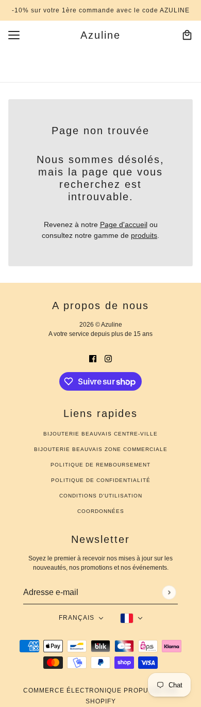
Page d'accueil (123, 224)
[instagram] (108, 358)
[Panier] (187, 35)
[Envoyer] (169, 592)
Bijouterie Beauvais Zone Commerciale (100, 449)
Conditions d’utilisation (100, 496)
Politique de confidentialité (100, 480)
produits (144, 235)
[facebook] (92, 358)
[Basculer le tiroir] (14, 35)
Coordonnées (100, 511)
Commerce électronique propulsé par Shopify (100, 696)
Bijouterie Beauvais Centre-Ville (100, 434)
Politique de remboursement (100, 465)
